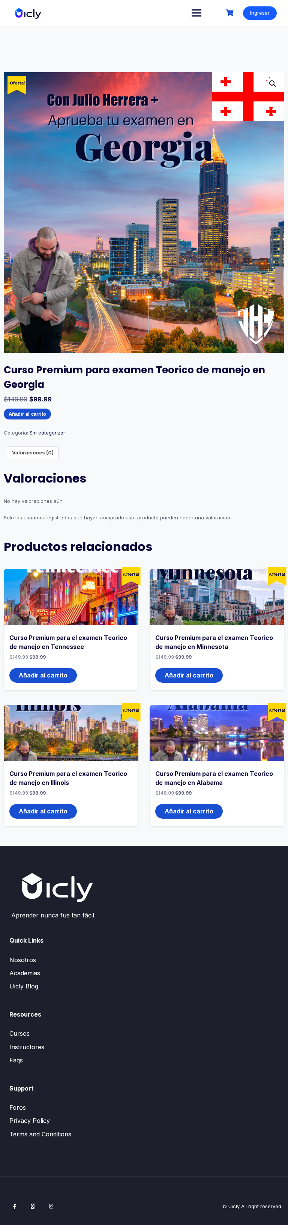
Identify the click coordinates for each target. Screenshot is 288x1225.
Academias (24, 973)
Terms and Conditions (40, 1134)
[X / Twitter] (32, 1206)
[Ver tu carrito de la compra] (231, 13)
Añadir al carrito (27, 414)
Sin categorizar (47, 433)
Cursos (19, 1033)
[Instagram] (51, 1206)
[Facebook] (14, 1206)
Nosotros (22, 960)
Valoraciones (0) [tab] (33, 453)
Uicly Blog (23, 986)
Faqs (16, 1060)
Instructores (26, 1047)
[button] (272, 84)
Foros (17, 1107)
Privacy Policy (29, 1120)
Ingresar (260, 13)
